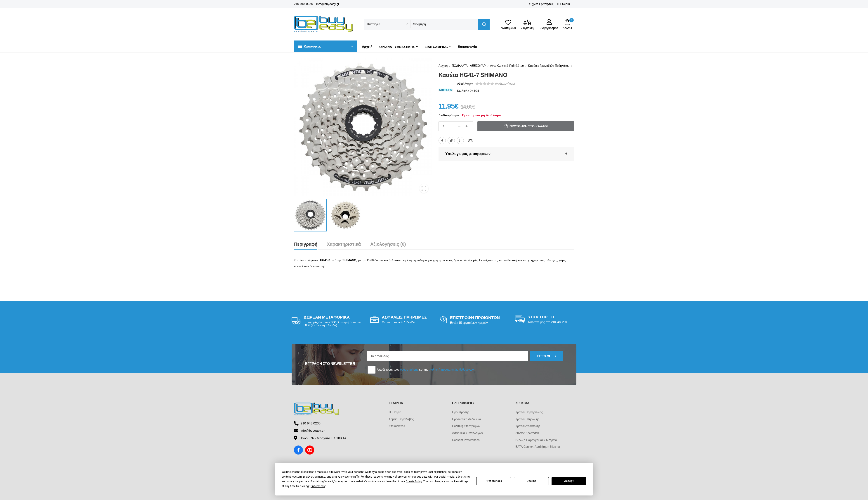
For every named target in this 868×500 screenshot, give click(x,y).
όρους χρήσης (409, 369)
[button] (325, 46)
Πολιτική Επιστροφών (466, 426)
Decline (531, 481)
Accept (569, 481)
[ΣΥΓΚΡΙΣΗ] (470, 140)
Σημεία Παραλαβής (401, 419)
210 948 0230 (303, 4)
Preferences (494, 481)
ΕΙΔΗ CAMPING (436, 47)
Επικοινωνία (467, 46)
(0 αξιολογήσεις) (505, 83)
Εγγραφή (544, 356)
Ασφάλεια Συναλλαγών (467, 433)
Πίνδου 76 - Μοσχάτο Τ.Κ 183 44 (323, 438)
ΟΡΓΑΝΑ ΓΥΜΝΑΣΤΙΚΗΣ (397, 47)
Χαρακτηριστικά (344, 244)
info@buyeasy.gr (327, 4)
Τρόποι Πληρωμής (527, 419)
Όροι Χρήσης (460, 412)
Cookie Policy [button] (414, 481)
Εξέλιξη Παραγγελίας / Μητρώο (536, 440)
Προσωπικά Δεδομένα (466, 419)
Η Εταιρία (563, 4)
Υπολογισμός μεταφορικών (468, 154)
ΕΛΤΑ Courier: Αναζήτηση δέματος (537, 446)
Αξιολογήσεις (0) (388, 244)
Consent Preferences (466, 440)
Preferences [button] (318, 486)
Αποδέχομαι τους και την (425, 369)
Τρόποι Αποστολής (527, 426)
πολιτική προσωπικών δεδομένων (451, 369)
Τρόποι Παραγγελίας (529, 412)
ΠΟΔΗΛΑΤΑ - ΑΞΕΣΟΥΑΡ (469, 65)
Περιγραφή (305, 244)
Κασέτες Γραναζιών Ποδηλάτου (548, 65)
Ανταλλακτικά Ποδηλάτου (507, 65)
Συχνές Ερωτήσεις (541, 4)
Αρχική (367, 46)
